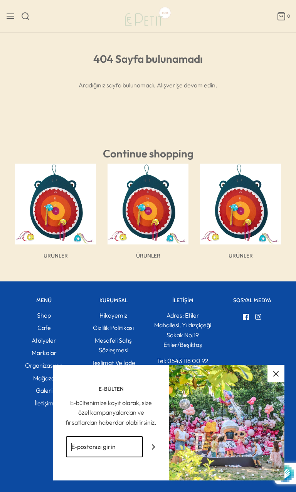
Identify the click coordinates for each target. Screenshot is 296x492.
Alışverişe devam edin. (187, 85)
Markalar (44, 352)
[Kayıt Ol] (153, 446)
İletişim (44, 403)
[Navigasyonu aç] (10, 16)
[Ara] (28, 16)
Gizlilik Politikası (113, 327)
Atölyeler (44, 340)
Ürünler (56, 255)
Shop (44, 315)
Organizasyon (44, 365)
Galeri (44, 390)
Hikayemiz (113, 315)
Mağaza (44, 378)
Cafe (44, 327)
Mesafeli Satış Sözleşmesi (113, 345)
